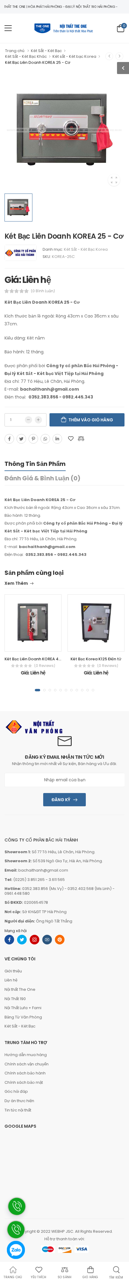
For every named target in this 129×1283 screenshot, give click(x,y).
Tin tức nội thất (17, 1110)
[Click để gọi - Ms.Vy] (16, 1272)
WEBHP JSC (62, 1231)
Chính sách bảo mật (23, 1082)
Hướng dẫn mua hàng (25, 1055)
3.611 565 (57, 879)
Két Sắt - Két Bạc (19, 1026)
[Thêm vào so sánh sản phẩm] (81, 438)
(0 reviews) (44, 666)
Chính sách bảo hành (25, 1073)
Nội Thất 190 (15, 999)
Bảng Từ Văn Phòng (23, 1017)
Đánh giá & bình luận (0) (42, 478)
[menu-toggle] (8, 28)
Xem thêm (16, 583)
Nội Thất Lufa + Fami (22, 1008)
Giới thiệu (13, 971)
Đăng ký (61, 800)
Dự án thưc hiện (19, 1101)
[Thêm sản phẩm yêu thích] (71, 438)
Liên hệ (10, 980)
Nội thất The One (19, 989)
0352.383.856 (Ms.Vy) (43, 888)
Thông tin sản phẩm (35, 464)
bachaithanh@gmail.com (43, 870)
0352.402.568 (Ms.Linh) (90, 888)
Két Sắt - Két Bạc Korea (86, 249)
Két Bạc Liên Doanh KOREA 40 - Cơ (37, 659)
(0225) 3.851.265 (29, 879)
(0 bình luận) (43, 291)
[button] (37, 690)
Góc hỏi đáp (16, 1091)
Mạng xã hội (15, 931)
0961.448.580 (17, 893)
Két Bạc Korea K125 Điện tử (96, 659)
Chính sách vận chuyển (26, 1064)
